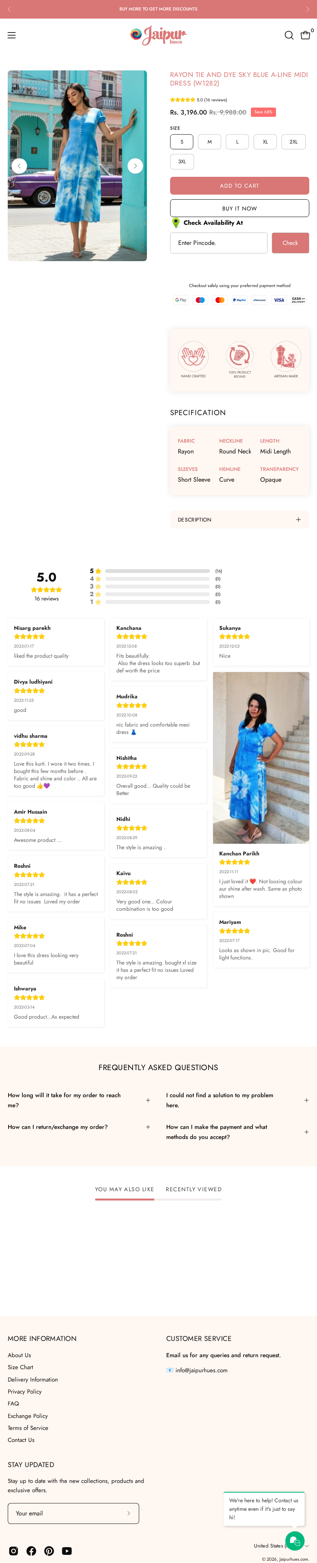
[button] (288, 35)
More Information (42, 1338)
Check (290, 243)
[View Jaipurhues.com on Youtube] (67, 1551)
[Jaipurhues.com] (158, 35)
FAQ (13, 1403)
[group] (158, 9)
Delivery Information (33, 1379)
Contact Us (21, 1440)
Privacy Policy (25, 1391)
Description (195, 519)
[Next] (307, 9)
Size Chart (20, 1367)
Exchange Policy (28, 1415)
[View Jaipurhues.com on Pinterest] (49, 1551)
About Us (19, 1355)
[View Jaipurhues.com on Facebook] (31, 1551)
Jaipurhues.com (294, 1559)
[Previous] (9, 9)
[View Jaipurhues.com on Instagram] (13, 1551)
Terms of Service (28, 1428)
